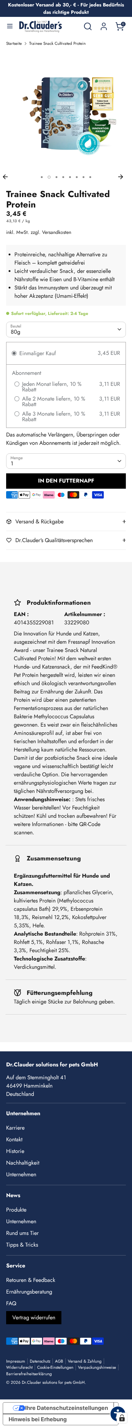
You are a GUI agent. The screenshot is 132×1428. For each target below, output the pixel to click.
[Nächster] (123, 177)
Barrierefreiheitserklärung (29, 1374)
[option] (66, 111)
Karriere (15, 1128)
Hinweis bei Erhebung (38, 1419)
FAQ (11, 1303)
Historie (15, 1151)
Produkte (16, 1210)
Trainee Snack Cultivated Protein (57, 43)
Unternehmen (21, 1174)
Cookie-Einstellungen (55, 1367)
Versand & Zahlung (85, 1361)
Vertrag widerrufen (33, 1317)
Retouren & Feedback (30, 1280)
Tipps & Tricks (22, 1245)
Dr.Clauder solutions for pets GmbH (53, 1382)
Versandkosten (56, 232)
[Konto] (104, 24)
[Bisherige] (8, 177)
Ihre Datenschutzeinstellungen (66, 1408)
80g (15, 332)
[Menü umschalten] (10, 26)
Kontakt (14, 1139)
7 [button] (83, 177)
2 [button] (49, 177)
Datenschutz (40, 1361)
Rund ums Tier (22, 1233)
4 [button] (63, 177)
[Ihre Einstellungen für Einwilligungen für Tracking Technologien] (122, 1418)
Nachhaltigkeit (22, 1163)
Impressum (15, 1361)
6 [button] (77, 177)
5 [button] (70, 177)
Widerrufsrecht (19, 1367)
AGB (59, 1361)
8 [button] (90, 177)
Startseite (14, 43)
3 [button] (56, 177)
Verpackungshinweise (97, 1367)
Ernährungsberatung (29, 1292)
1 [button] (42, 177)
